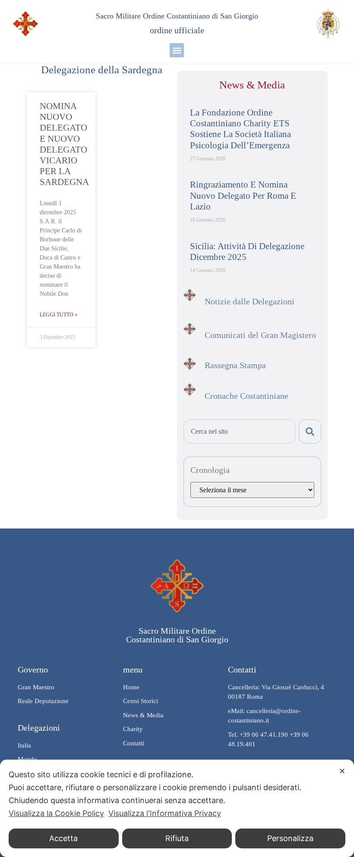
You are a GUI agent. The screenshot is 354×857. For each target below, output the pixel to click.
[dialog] (177, 808)
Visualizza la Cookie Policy (56, 813)
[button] (177, 50)
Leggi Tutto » (58, 315)
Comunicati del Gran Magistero (260, 335)
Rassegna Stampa (235, 365)
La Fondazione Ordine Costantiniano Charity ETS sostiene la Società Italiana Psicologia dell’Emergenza (240, 128)
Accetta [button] (63, 838)
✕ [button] (342, 771)
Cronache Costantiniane (246, 395)
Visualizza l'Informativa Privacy (164, 813)
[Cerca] (310, 431)
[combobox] (239, 431)
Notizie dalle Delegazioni (249, 301)
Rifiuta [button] (177, 838)
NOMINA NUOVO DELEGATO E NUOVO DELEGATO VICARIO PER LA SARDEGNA (64, 144)
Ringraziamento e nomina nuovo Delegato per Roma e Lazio (243, 195)
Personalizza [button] (290, 838)
